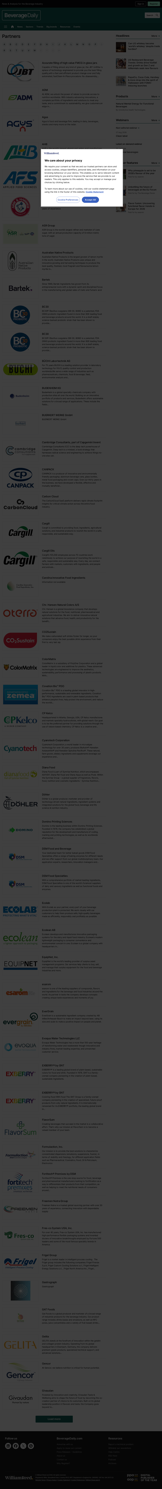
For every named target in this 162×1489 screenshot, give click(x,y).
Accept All (90, 199)
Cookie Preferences (68, 199)
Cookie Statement (95, 192)
